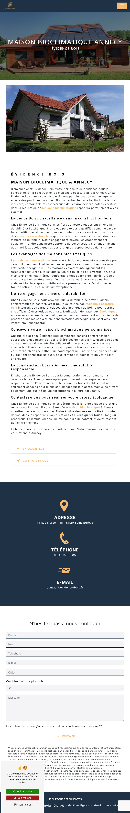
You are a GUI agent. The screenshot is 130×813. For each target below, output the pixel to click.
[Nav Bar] (122, 6)
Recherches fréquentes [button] (65, 799)
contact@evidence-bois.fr (65, 587)
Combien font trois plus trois (24, 681)
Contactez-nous (35, 460)
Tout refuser (23, 798)
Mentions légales (78, 805)
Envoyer (68, 736)
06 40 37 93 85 (65, 555)
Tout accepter (23, 791)
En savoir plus (33, 448)
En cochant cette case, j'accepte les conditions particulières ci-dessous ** (54, 726)
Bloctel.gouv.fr (58, 779)
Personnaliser (22, 804)
